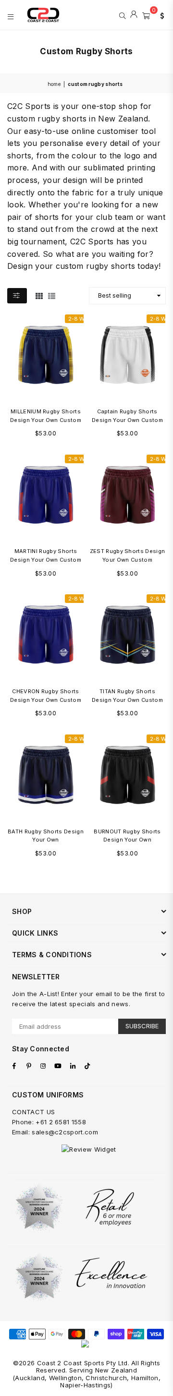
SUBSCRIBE (142, 1026)
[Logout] (133, 15)
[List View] (52, 295)
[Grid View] (39, 295)
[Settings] (160, 15)
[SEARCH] (122, 15)
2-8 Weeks (82, 318)
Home (54, 84)
